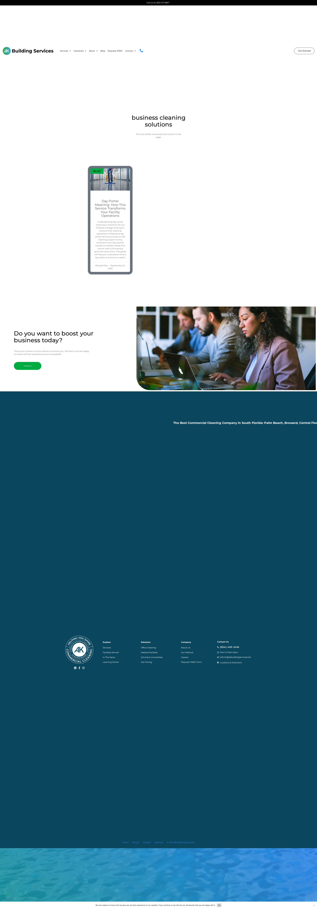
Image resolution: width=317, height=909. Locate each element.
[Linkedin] (75, 668)
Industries (79, 51)
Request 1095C (115, 51)
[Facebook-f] (79, 668)
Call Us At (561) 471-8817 (157, 2)
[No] (314, 905)
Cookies (147, 842)
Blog (102, 51)
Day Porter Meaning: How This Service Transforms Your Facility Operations (110, 208)
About (92, 51)
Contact (129, 51)
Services (64, 51)
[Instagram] (83, 668)
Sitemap (159, 842)
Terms (125, 842)
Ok (219, 905)
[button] (27, 366)
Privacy (135, 842)
